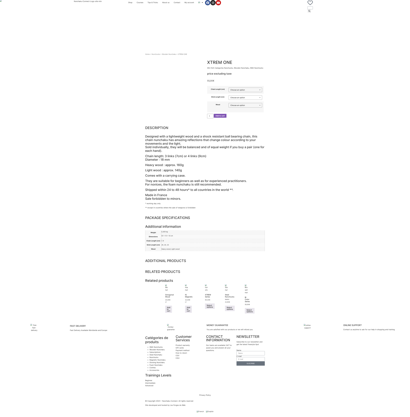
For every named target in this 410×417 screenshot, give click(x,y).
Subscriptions (154, 352)
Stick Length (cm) (217, 97)
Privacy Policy (205, 395)
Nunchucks (156, 54)
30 (165, 245)
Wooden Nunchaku (169, 54)
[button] (309, 11)
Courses (140, 2)
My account (189, 2)
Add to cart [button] (168, 309)
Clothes (152, 368)
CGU (177, 358)
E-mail (239, 356)
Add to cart (220, 116)
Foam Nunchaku (155, 365)
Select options (210, 306)
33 (168, 245)
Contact (177, 2)
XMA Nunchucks (256, 68)
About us (165, 2)
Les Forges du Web (177, 405)
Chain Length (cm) (218, 89)
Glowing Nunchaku (157, 362)
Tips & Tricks (153, 2)
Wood (218, 104)
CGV (177, 355)
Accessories (154, 370)
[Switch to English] (210, 411)
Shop (130, 2)
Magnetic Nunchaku (157, 360)
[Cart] (310, 8)
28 (162, 245)
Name (238, 350)
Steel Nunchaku (155, 355)
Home (147, 54)
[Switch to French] (200, 411)
